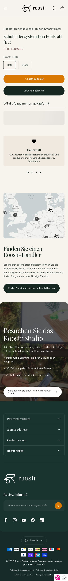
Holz (9, 65)
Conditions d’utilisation (24, 575)
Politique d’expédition (44, 575)
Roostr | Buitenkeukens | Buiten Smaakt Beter (32, 29)
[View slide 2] (32, 172)
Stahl (25, 65)
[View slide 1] (28, 172)
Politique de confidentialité (47, 570)
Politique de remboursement (22, 570)
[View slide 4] (40, 172)
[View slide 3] (36, 172)
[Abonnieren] (58, 505)
